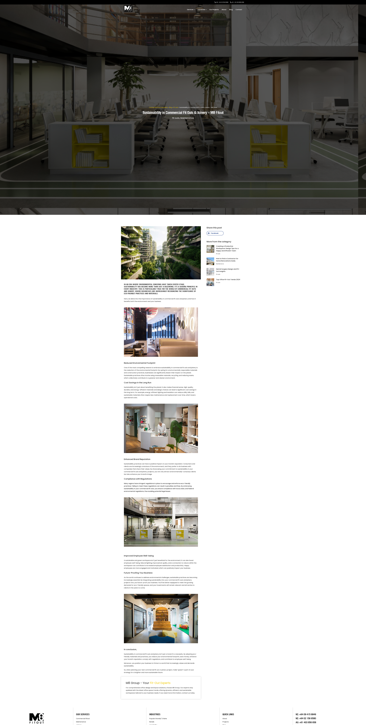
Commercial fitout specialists (158, 107)
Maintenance (187, 118)
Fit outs (175, 107)
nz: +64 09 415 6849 (306, 714)
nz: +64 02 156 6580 (306, 718)
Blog (170, 107)
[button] (215, 233)
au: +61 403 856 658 (306, 722)
